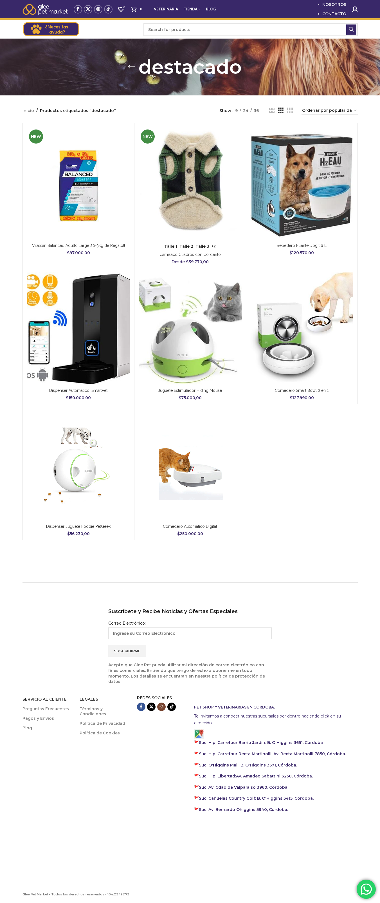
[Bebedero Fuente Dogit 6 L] (301, 184)
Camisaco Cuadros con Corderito (190, 254)
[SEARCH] (351, 29)
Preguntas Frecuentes (46, 708)
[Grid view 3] (281, 110)
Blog (27, 727)
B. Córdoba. (256, 798)
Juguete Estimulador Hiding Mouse (190, 390)
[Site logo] (45, 8)
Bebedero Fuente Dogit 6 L (302, 245)
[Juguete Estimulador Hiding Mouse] (190, 328)
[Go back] (131, 67)
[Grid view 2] (272, 110)
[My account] (355, 9)
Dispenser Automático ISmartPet (78, 390)
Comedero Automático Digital (190, 526)
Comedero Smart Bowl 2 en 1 (302, 390)
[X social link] (88, 9)
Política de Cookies (100, 733)
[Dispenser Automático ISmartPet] (78, 328)
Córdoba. (272, 753)
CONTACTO (334, 13)
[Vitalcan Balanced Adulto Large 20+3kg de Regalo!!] (78, 184)
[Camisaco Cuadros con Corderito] (190, 184)
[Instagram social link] (98, 9)
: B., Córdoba (261, 742)
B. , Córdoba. (248, 765)
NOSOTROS (334, 4)
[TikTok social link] (108, 9)
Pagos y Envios (38, 718)
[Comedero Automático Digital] (190, 464)
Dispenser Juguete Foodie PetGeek (78, 526)
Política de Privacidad (102, 723)
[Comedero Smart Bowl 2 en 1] (301, 328)
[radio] (170, 246)
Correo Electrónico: (127, 623)
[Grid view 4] (290, 110)
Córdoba (243, 787)
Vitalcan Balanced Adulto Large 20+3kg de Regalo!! (78, 245)
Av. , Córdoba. (256, 776)
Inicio (28, 110)
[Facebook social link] (78, 9)
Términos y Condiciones (93, 711)
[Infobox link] (80, 29)
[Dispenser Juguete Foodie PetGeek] (78, 464)
